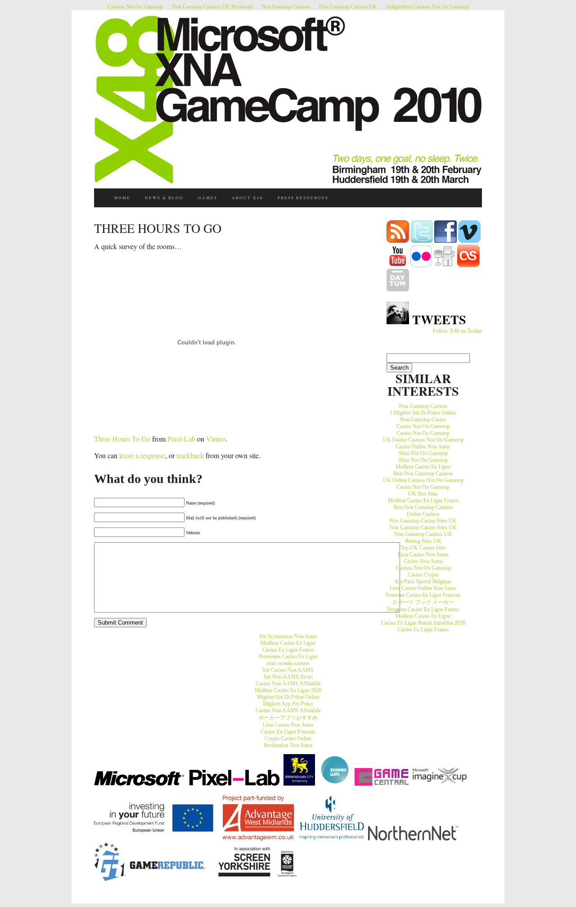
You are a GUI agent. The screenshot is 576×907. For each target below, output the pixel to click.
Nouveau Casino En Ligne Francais (423, 595)
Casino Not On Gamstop (423, 426)
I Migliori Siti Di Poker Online (423, 413)
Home (122, 198)
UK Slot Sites (423, 494)
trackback (190, 455)
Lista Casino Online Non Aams (423, 588)
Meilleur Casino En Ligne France (423, 500)
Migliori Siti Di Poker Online (288, 697)
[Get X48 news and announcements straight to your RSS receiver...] (398, 241)
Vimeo (215, 438)
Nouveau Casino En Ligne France (423, 609)
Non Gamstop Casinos (285, 7)
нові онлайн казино (288, 663)
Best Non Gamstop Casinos (423, 473)
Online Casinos (423, 514)
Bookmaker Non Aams (288, 745)
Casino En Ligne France (423, 629)
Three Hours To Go (122, 438)
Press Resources (303, 198)
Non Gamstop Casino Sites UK (423, 521)
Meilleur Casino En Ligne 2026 (288, 690)
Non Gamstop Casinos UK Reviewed (212, 7)
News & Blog (164, 198)
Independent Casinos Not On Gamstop (427, 7)
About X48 (247, 198)
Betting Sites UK (423, 541)
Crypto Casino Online (288, 738)
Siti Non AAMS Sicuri (288, 677)
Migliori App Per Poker (288, 704)
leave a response (142, 455)
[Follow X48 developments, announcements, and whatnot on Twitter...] (421, 241)
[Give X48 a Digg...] (444, 265)
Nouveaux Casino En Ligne (288, 656)
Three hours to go (157, 228)
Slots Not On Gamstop (423, 453)
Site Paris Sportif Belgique (423, 581)
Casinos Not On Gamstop (135, 7)
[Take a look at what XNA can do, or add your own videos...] (469, 241)
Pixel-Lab (181, 438)
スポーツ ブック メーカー (423, 602)
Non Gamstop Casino (423, 419)
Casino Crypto (423, 575)
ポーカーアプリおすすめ (288, 718)
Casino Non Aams (423, 561)
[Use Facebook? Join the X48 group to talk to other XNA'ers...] (445, 241)
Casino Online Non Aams (423, 446)
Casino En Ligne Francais (288, 731)
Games (207, 198)
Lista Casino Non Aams (423, 554)
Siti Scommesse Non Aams (288, 636)
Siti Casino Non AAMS (288, 670)
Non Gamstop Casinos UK (348, 7)
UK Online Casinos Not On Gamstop (423, 440)
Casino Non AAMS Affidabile (288, 683)
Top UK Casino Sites (423, 548)
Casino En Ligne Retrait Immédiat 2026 (423, 623)
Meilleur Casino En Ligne (423, 467)
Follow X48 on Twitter (457, 331)
